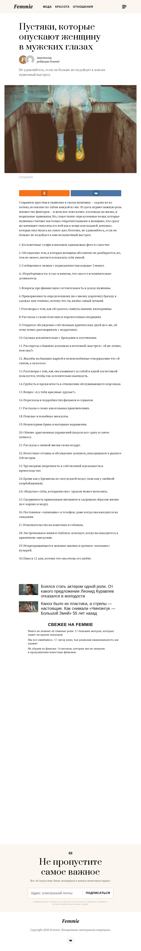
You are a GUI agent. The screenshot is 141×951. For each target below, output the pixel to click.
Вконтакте (70, 940)
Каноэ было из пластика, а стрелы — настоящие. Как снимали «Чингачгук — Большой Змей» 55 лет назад (78, 608)
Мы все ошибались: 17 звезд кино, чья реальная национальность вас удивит (73, 641)
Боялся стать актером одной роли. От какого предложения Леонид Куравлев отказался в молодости (77, 591)
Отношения (83, 6)
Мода (47, 6)
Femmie (33, 6)
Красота (62, 6)
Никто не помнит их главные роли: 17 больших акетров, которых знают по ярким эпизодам (71, 632)
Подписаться (98, 893)
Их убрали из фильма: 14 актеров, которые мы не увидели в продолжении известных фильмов (66, 650)
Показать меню (124, 6)
